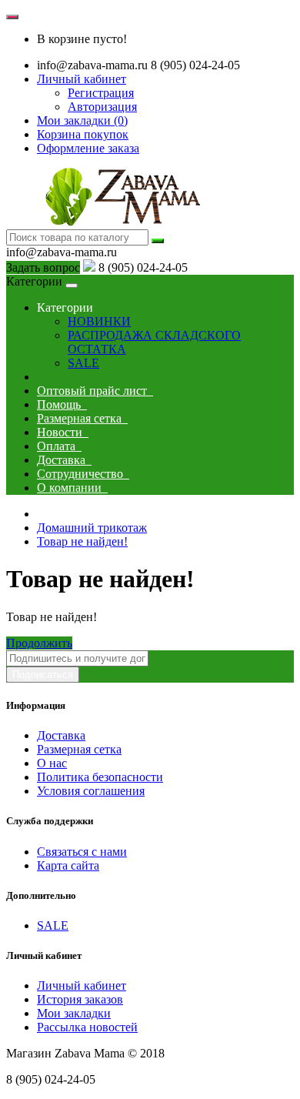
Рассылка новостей (87, 1027)
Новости (62, 432)
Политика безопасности (100, 776)
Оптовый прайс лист (95, 390)
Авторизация (102, 106)
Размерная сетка (82, 418)
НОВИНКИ (99, 321)
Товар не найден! (82, 541)
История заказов (80, 999)
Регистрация (101, 92)
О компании (72, 487)
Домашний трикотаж (92, 527)
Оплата (59, 446)
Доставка (64, 459)
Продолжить (39, 643)
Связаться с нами (82, 851)
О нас (52, 763)
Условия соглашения (91, 790)
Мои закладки (74, 1013)
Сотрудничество (83, 473)
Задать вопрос (43, 267)
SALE (83, 362)
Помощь (62, 404)
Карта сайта (68, 865)
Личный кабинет (81, 985)
